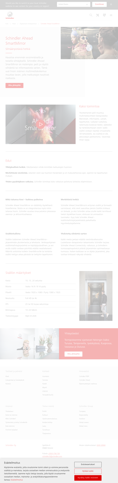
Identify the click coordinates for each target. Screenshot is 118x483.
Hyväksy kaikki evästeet (88, 478)
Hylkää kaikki (87, 471)
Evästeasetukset (88, 465)
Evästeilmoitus (17, 480)
